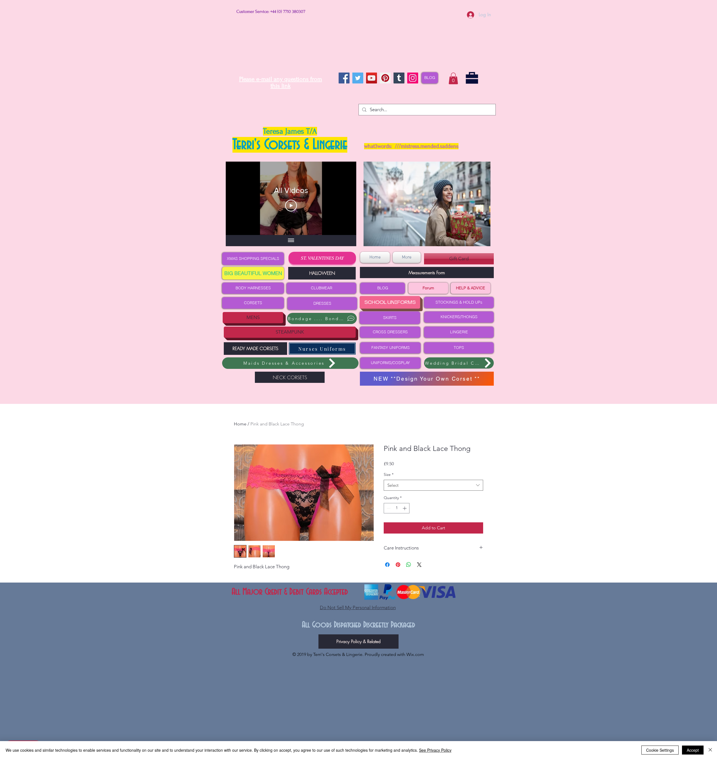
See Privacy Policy (435, 750)
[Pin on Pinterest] (398, 564)
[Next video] (344, 198)
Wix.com (415, 654)
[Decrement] (388, 508)
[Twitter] (357, 78)
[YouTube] (371, 78)
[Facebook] (344, 78)
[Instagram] (412, 78)
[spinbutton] (397, 508)
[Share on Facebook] (387, 564)
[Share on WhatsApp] (408, 564)
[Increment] (405, 508)
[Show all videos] (291, 240)
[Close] (710, 750)
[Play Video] (291, 205)
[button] (453, 78)
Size (389, 474)
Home (240, 424)
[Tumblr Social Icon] (399, 78)
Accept (693, 750)
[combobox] (433, 485)
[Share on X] (419, 564)
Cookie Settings (660, 750)
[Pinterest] (385, 78)
